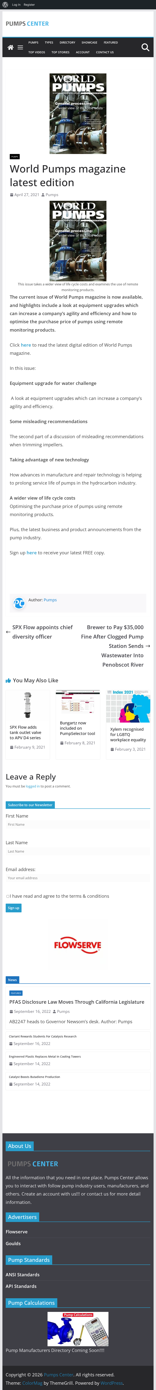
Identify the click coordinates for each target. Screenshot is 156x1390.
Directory (67, 42)
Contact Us (105, 52)
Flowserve (17, 1231)
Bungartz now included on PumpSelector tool (77, 728)
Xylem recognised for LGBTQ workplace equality (128, 734)
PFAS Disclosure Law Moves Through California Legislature (76, 1001)
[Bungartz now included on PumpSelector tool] (78, 693)
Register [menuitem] (29, 4)
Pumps (33, 42)
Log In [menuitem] (16, 4)
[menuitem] (5, 4)
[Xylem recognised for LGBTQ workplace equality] (128, 693)
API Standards (21, 1286)
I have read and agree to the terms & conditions (59, 896)
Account (83, 52)
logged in (33, 786)
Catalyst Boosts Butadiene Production (34, 1077)
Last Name (17, 842)
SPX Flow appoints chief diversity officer (42, 632)
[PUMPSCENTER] (33, 1159)
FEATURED (111, 42)
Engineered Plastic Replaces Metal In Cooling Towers (45, 1056)
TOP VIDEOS (36, 52)
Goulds (13, 1243)
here (26, 345)
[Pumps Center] (10, 47)
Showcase (89, 42)
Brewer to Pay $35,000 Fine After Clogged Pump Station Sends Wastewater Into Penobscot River (112, 646)
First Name (17, 816)
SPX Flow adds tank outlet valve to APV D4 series (25, 732)
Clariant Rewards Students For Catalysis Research (43, 1036)
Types (49, 42)
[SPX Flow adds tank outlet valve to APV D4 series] (28, 693)
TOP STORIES (60, 52)
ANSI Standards (23, 1274)
